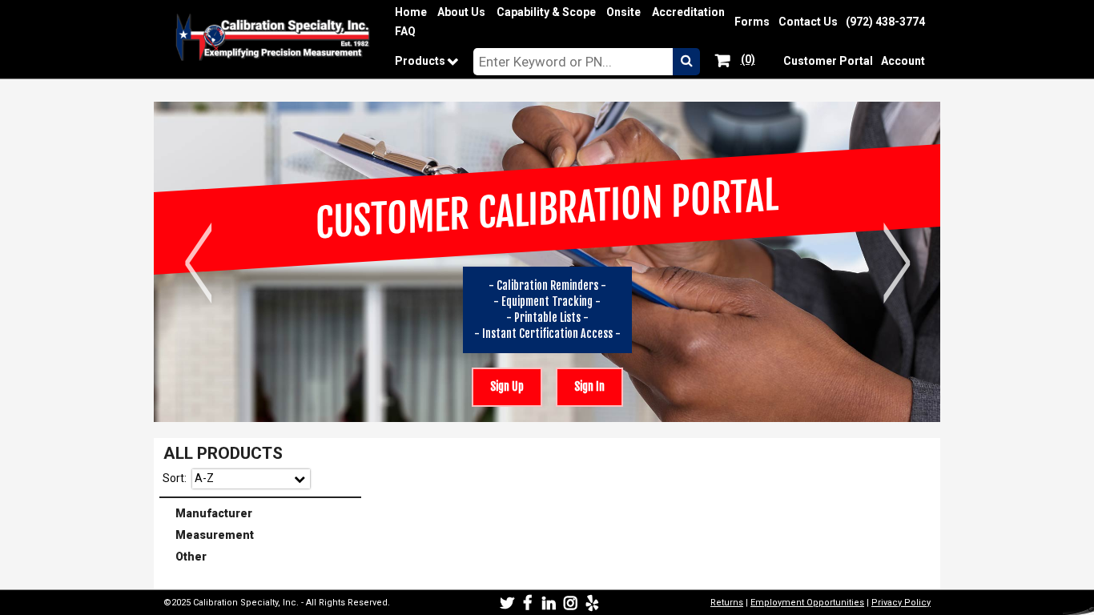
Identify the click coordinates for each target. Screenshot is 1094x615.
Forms (752, 22)
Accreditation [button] (688, 12)
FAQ (405, 31)
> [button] (896, 262)
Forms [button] (752, 21)
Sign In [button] (580, 380)
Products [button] (422, 60)
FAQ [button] (405, 31)
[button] (686, 61)
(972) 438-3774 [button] (885, 21)
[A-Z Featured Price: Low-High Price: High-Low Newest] (251, 478)
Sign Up (507, 387)
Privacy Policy (901, 602)
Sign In (589, 387)
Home (411, 12)
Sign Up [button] (498, 380)
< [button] (198, 262)
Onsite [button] (623, 12)
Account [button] (903, 60)
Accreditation (688, 12)
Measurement (261, 535)
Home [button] (411, 12)
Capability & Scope (546, 12)
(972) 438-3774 (885, 22)
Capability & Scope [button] (546, 12)
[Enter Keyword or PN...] (573, 61)
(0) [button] (746, 58)
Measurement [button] (208, 533)
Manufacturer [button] (207, 512)
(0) (748, 60)
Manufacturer (261, 513)
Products (431, 61)
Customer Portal (828, 61)
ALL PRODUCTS (223, 453)
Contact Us (808, 22)
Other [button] (185, 556)
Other (261, 557)
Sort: (175, 478)
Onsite (623, 12)
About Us (461, 12)
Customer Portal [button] (828, 60)
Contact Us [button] (808, 21)
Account (903, 61)
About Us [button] (461, 12)
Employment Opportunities (807, 602)
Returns (726, 602)
